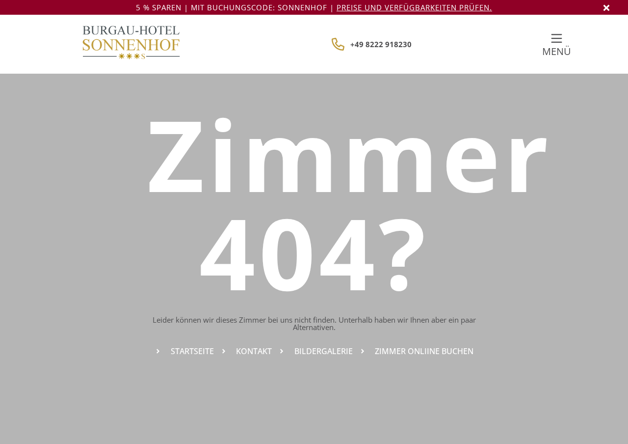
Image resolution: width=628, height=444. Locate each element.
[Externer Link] (556, 38)
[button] (606, 7)
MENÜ (556, 51)
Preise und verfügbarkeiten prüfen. (414, 7)
